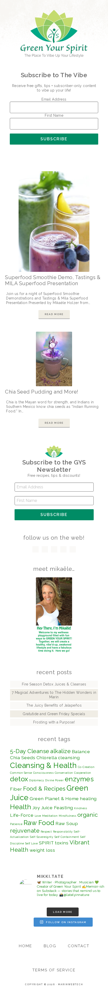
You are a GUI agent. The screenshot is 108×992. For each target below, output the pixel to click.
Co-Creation (86, 766)
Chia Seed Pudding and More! (41, 392)
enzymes (79, 779)
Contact (78, 946)
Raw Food (39, 823)
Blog (50, 946)
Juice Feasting (57, 807)
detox (19, 779)
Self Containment (67, 836)
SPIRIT (46, 842)
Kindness (80, 808)
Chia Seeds (22, 757)
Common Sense (21, 772)
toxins (61, 842)
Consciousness (43, 772)
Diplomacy (36, 780)
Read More (54, 314)
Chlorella (46, 757)
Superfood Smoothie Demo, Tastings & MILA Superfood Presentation (53, 280)
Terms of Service (54, 970)
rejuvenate (24, 830)
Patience (16, 824)
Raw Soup (67, 823)
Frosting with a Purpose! (54, 722)
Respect (46, 831)
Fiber (16, 789)
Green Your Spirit (54, 34)
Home (25, 946)
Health (20, 807)
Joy (36, 807)
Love (38, 815)
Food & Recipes (44, 788)
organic (87, 814)
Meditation (50, 815)
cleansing (69, 757)
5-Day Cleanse (29, 751)
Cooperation (82, 772)
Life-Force (21, 815)
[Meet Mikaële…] (54, 615)
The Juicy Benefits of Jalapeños (54, 705)
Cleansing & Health (43, 765)
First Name (54, 115)
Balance (81, 751)
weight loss (42, 850)
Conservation (64, 772)
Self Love (31, 843)
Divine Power (54, 780)
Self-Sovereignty (41, 836)
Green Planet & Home (54, 798)
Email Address (54, 99)
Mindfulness (67, 815)
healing (88, 798)
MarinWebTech (70, 984)
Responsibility (63, 831)
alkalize (60, 751)
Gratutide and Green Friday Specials (54, 714)
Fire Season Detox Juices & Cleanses (54, 684)
